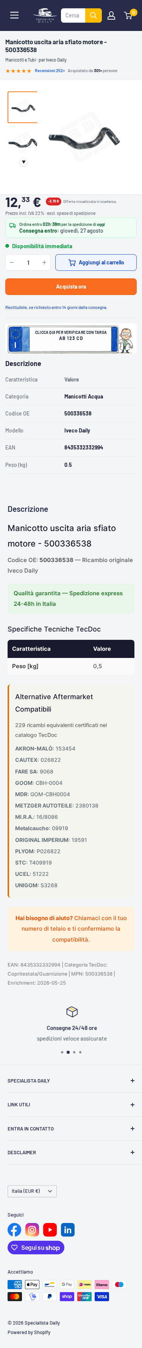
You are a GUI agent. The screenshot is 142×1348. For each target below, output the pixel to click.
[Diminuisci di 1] (12, 262)
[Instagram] (32, 1230)
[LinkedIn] (68, 1230)
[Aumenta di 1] (44, 262)
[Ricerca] (93, 15)
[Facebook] (14, 1230)
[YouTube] (50, 1230)
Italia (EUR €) (26, 1191)
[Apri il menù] (14, 15)
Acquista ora (71, 286)
